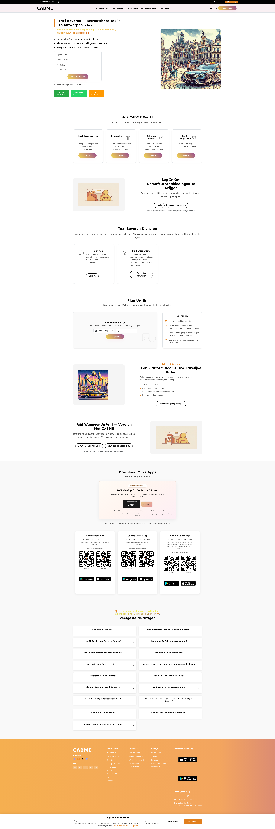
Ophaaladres (62, 55)
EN (75, 767)
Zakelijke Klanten (113, 764)
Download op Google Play (119, 446)
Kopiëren (146, 504)
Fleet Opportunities (136, 756)
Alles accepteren (193, 821)
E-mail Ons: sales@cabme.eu (185, 796)
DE (91, 767)
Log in (159, 205)
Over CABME (156, 753)
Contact (109, 781)
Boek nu (92, 276)
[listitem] (61, 93)
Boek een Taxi (112, 753)
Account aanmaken (177, 205)
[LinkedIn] (87, 759)
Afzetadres (61, 65)
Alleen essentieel (174, 821)
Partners (154, 760)
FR (85, 767)
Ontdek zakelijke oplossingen (171, 404)
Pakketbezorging (113, 756)
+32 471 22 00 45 (78, 85)
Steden (154, 756)
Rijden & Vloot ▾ (151, 8)
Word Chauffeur (113, 767)
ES (96, 767)
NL (80, 767)
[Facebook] (74, 759)
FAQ (108, 777)
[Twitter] (83, 759)
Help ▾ (166, 8)
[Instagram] (78, 759)
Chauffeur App (134, 753)
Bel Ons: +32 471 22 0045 (183, 799)
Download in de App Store (89, 446)
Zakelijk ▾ (134, 8)
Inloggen (213, 8)
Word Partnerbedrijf (136, 760)
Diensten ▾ (120, 8)
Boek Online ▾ (104, 8)
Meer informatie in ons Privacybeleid (125, 826)
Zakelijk (110, 760)
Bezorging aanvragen (141, 274)
